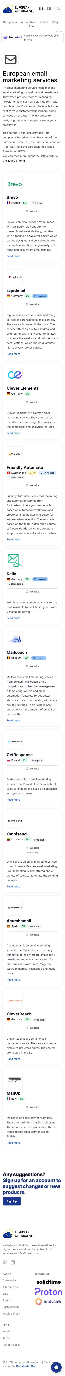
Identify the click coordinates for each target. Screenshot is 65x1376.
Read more (13, 256)
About (32, 26)
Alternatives (28, 22)
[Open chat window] (56, 1367)
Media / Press (11, 1313)
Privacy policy (11, 1344)
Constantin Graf (26, 1366)
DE (49, 8)
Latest (44, 22)
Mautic (23, 528)
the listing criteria (14, 160)
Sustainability (11, 1307)
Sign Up (12, 1201)
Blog (55, 22)
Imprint (7, 1331)
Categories (10, 22)
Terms (6, 1338)
